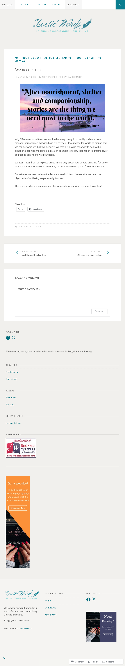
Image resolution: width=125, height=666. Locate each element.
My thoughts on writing (31, 58)
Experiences (25, 227)
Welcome (7, 5)
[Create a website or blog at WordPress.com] (4, 658)
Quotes (54, 58)
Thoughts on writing (87, 58)
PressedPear (26, 629)
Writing (20, 61)
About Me (41, 5)
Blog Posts (73, 5)
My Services (24, 5)
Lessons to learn (13, 423)
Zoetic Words (49, 77)
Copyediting (11, 379)
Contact (57, 5)
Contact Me (50, 607)
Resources (11, 397)
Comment (99, 311)
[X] (13, 337)
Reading (66, 58)
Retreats (10, 404)
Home (48, 600)
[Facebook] (8, 337)
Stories (37, 227)
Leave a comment (72, 77)
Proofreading (12, 372)
